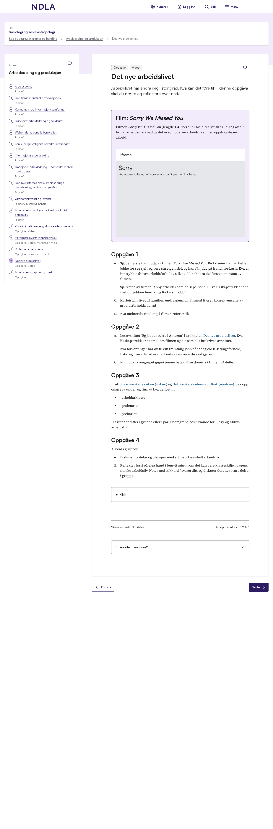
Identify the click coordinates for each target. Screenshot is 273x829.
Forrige (106, 587)
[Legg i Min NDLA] (244, 67)
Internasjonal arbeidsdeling (32, 155)
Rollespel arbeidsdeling (29, 249)
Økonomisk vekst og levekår (33, 199)
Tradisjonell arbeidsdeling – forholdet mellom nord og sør (44, 169)
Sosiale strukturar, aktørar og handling (33, 38)
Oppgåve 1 (124, 254)
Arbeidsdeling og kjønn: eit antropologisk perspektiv (41, 212)
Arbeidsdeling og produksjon (84, 38)
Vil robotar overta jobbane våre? (36, 238)
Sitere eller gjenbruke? (132, 547)
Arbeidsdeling (23, 86)
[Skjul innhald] (69, 63)
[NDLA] (43, 7)
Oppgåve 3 (125, 375)
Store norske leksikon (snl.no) (143, 384)
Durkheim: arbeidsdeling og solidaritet (39, 121)
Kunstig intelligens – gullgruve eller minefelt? (44, 226)
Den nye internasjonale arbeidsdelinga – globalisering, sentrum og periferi (41, 185)
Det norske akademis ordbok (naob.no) (203, 384)
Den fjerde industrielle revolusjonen (38, 98)
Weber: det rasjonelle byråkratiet (35, 132)
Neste (256, 587)
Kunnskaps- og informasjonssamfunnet (40, 109)
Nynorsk (162, 7)
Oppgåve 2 (125, 326)
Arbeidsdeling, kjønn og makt (33, 272)
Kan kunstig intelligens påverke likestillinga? (42, 144)
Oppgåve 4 (125, 439)
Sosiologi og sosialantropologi (32, 32)
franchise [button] (220, 268)
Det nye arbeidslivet (27, 261)
